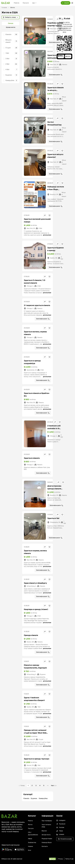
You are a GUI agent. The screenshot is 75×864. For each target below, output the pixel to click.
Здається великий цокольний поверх (37, 220)
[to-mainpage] (9, 816)
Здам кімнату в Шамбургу (35, 583)
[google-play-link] (7, 849)
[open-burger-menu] (72, 3)
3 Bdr (7, 59)
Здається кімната (32, 458)
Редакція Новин (47, 838)
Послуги (26, 3)
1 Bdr (7, 53)
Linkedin (61, 834)
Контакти (45, 846)
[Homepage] (6, 3)
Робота (16, 3)
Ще (33, 3)
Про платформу (47, 821)
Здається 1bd (53, 518)
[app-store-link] (19, 849)
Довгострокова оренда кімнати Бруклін (54, 488)
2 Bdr (7, 64)
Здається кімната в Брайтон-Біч (37, 394)
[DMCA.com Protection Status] (52, 859)
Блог (29, 850)
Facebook (62, 824)
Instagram (62, 820)
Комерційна (9, 80)
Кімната (8, 34)
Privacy (60, 859)
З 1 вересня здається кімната (37, 305)
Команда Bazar (47, 842)
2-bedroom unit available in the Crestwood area (54, 428)
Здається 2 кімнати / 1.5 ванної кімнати (34, 281)
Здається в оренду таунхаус (36, 759)
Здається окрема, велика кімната (35, 551)
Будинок (8, 75)
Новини (30, 846)
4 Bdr (7, 69)
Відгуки (44, 831)
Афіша (30, 838)
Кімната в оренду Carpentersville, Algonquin (35, 666)
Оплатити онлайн (66, 839)
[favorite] (62, 19)
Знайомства (32, 842)
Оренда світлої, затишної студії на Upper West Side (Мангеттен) (35, 733)
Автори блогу (46, 835)
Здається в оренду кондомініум (32, 362)
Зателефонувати (54, 42)
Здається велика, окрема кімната (35, 333)
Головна (4, 7)
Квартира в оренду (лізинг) (36, 609)
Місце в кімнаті (8, 41)
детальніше (47, 235)
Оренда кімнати (31, 635)
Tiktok (61, 831)
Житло (30, 824)
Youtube (61, 827)
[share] (57, 19)
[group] (11, 25)
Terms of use (69, 859)
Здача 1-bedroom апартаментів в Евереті (34, 698)
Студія (8, 48)
